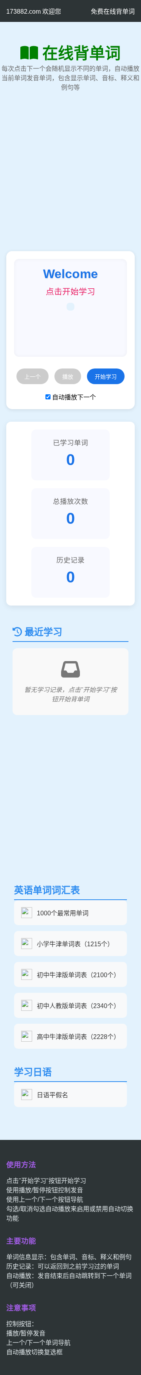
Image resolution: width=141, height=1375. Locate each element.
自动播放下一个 (74, 397)
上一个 (32, 377)
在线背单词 (81, 53)
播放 (67, 377)
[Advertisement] (70, 180)
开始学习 (106, 377)
